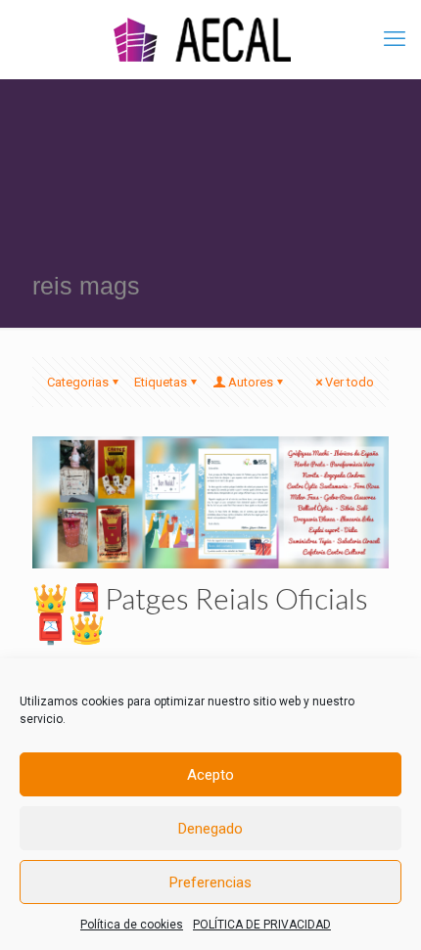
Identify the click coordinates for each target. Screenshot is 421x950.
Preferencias (210, 882)
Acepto (210, 775)
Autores (250, 382)
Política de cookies (131, 924)
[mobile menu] (394, 39)
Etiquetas (160, 382)
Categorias (78, 382)
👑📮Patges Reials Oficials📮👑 (200, 612)
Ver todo (349, 382)
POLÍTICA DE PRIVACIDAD (262, 924)
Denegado (210, 828)
